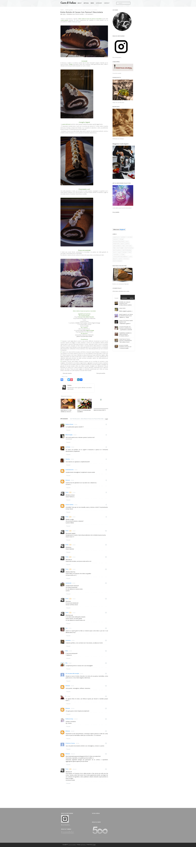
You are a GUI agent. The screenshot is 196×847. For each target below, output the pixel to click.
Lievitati (127, 243)
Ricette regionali (127, 250)
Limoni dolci (122, 308)
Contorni (129, 237)
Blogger (94, 844)
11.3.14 (72, 731)
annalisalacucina (69, 469)
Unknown (67, 480)
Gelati (122, 243)
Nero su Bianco (117, 245)
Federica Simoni (69, 424)
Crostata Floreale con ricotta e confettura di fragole (125, 328)
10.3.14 (72, 708)
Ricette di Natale (129, 248)
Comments (124, 298)
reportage (126, 259)
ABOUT (80, 3)
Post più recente (67, 373)
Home (62, 10)
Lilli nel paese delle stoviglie (72, 673)
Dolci (73, 14)
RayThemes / (83, 844)
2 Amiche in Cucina (70, 743)
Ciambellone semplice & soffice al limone (125, 333)
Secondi (125, 252)
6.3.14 (70, 628)
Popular (116, 298)
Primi (114, 248)
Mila (66, 663)
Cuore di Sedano (68, 3)
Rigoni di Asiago (96, 323)
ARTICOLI (86, 3)
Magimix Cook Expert (120, 144)
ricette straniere (117, 261)
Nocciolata (83, 330)
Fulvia (66, 492)
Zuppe (130, 256)
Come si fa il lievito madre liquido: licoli (126, 321)
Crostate (115, 239)
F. (65, 696)
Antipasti (123, 237)
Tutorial (122, 254)
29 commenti (89, 14)
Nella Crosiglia (68, 434)
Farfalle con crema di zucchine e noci (124, 302)
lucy (66, 628)
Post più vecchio (101, 373)
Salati (119, 252)
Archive (131, 298)
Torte (129, 252)
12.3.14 (77, 743)
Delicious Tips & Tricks (118, 241)
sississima (68, 640)
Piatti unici (128, 245)
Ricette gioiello (69, 10)
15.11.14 (73, 753)
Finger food (116, 243)
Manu (66, 650)
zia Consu (67, 447)
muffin (120, 259)
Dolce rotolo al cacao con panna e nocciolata (81, 12)
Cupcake (121, 239)
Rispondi (68, 430)
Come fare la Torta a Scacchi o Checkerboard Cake (125, 340)
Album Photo (116, 237)
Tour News (116, 254)
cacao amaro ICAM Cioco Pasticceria (86, 318)
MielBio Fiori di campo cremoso (84, 323)
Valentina (67, 459)
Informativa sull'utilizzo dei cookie (121, 291)
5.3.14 (75, 424)
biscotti (115, 259)
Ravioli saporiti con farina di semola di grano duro (126, 315)
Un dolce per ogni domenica (120, 256)
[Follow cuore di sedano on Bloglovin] (124, 229)
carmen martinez (69, 504)
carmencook (68, 583)
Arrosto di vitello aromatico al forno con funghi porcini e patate (125, 347)
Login (106, 419)
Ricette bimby (120, 248)
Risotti (115, 252)
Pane (123, 245)
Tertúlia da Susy (69, 718)
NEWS (92, 3)
